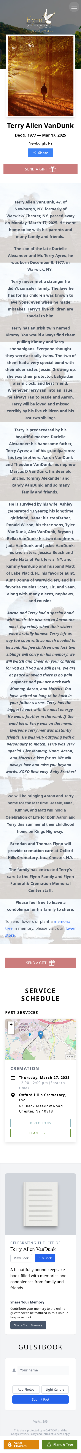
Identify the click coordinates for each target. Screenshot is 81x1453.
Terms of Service (52, 1434)
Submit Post (40, 1399)
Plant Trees (40, 1133)
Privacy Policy (28, 1434)
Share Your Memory (28, 1325)
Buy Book (45, 1258)
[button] (40, 1035)
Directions (40, 1123)
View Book (21, 1258)
